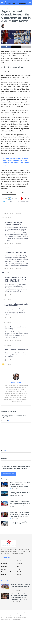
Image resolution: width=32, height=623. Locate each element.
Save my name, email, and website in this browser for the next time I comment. (16, 468)
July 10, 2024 (21, 26)
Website (4, 459)
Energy (3, 569)
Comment (5, 421)
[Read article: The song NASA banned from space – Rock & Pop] (4, 523)
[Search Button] (30, 2)
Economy (4, 566)
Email (3, 451)
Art (2, 561)
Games (3, 574)
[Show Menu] (2, 2)
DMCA (21, 613)
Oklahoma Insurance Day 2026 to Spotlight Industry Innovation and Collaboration (20, 484)
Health (19, 561)
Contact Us (13, 613)
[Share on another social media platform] (26, 47)
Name (3, 443)
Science (19, 563)
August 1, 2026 (14, 518)
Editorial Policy (17, 615)
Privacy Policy (5, 615)
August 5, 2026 (14, 498)
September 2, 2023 (15, 526)
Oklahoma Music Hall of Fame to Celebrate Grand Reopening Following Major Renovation (20, 514)
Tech (18, 569)
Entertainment (6, 572)
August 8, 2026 (14, 509)
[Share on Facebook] (6, 47)
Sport (19, 566)
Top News (8, 8)
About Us (3, 613)
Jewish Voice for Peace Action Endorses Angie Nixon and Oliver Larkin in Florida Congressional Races (20, 504)
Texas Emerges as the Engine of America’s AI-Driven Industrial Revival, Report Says (20, 493)
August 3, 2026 (14, 488)
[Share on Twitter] (16, 47)
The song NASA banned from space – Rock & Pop (19, 523)
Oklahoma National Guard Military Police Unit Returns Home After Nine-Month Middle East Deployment (19, 596)
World (19, 574)
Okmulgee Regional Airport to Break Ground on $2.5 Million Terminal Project (20, 586)
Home (3, 8)
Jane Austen (10, 26)
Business (4, 563)
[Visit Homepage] (16, 2)
